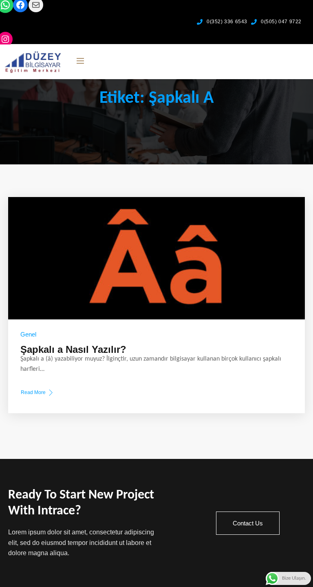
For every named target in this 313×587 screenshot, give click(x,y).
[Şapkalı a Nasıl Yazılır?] (156, 258)
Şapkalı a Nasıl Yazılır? (73, 349)
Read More (33, 393)
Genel (28, 334)
